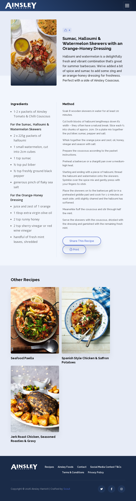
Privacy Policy (96, 472)
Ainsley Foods (65, 467)
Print (75, 249)
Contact (81, 467)
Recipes (49, 467)
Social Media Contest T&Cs (105, 467)
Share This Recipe (81, 241)
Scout (67, 489)
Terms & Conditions (73, 472)
